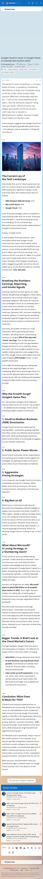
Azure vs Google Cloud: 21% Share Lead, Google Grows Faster (21, 794)
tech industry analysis (8, 72)
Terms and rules (34, 868)
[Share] (36, 80)
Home (27, 870)
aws (5, 69)
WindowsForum (9, 64)
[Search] (41, 3)
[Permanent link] (27, 179)
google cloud (23, 69)
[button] (18, 868)
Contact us (24, 868)
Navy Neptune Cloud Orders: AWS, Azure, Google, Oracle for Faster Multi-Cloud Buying (22, 835)
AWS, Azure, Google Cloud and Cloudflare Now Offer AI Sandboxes (21, 815)
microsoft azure (33, 69)
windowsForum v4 (11, 868)
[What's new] (37, 3)
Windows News (22, 797)
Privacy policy (14, 870)
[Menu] (2, 3)
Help (21, 870)
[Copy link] (40, 80)
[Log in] (29, 3)
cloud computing (13, 69)
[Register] (33, 3)
